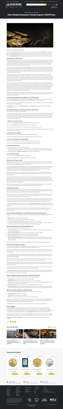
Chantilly (18, 400)
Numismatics (12, 7)
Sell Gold (8, 391)
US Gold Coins (18, 390)
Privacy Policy (54, 404)
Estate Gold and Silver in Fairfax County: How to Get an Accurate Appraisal (47, 342)
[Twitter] (13, 322)
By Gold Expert (36, 12)
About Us (35, 390)
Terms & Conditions (49, 404)
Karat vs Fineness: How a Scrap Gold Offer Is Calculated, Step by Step (30, 342)
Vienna (15, 400)
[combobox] (35, 5)
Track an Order (27, 389)
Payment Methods (28, 391)
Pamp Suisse (17, 394)
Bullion (7, 7)
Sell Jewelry (8, 395)
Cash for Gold (45, 381)
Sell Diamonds (9, 394)
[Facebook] (10, 322)
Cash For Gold (54, 7)
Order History (27, 390)
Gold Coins (17, 389)
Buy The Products (12, 381)
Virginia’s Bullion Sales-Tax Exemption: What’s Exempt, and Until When (13, 342)
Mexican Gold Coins (19, 391)
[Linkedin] (15, 322)
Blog (35, 391)
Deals (16, 7)
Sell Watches (9, 390)
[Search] (45, 5)
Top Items (20, 7)
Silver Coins (17, 395)
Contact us (36, 389)
